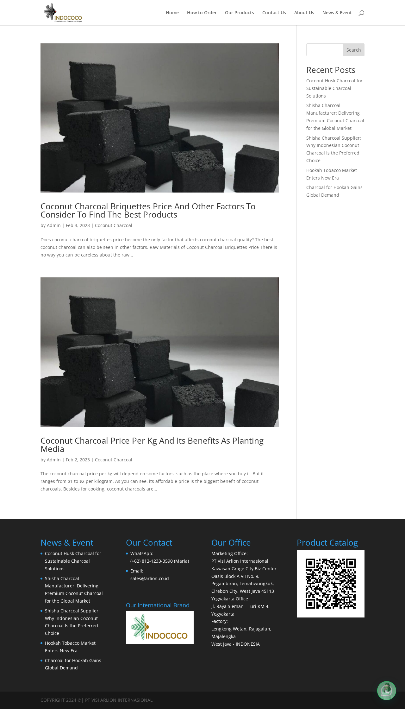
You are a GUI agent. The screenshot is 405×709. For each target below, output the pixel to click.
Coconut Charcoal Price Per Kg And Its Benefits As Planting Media (152, 444)
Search (353, 50)
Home (172, 13)
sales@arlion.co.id (149, 578)
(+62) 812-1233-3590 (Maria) (159, 561)
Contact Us (274, 13)
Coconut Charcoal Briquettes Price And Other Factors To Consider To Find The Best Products (148, 210)
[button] (386, 690)
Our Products (239, 13)
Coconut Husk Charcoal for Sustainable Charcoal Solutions (334, 88)
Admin (54, 225)
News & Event (337, 13)
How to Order (202, 13)
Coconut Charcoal (113, 225)
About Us (304, 13)
